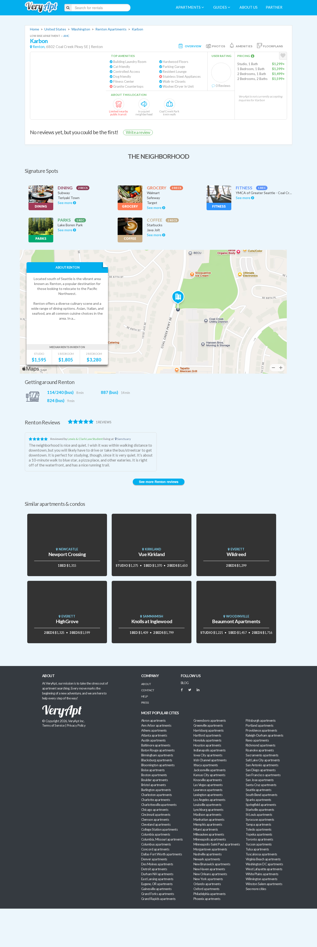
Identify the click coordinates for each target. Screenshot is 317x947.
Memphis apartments (207, 824)
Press (145, 702)
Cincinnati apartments (155, 815)
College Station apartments (159, 829)
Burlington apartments (156, 790)
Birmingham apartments (157, 755)
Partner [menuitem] (274, 7)
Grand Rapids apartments (158, 899)
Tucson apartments (259, 844)
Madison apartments (207, 815)
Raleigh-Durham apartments (264, 735)
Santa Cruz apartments (261, 785)
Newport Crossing (67, 554)
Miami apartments (205, 829)
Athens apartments (154, 730)
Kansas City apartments (209, 775)
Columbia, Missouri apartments (162, 839)
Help (144, 696)
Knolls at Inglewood (151, 621)
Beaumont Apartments (236, 621)
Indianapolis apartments (209, 750)
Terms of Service (53, 725)
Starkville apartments (260, 810)
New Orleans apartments (210, 874)
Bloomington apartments (157, 765)
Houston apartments (207, 745)
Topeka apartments (259, 834)
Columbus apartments (156, 844)
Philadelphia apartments (209, 894)
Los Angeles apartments (209, 800)
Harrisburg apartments (208, 730)
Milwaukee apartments (208, 834)
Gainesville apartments (156, 889)
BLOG (185, 683)
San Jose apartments (260, 780)
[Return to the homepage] (41, 7)
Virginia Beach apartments (263, 859)
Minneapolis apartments (209, 839)
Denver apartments (154, 859)
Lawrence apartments (207, 790)
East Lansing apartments (157, 879)
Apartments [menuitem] (188, 7)
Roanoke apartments (260, 750)
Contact (147, 690)
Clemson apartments (155, 819)
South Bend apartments (261, 795)
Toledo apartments (258, 829)
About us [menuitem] (248, 7)
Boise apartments (152, 770)
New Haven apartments (209, 869)
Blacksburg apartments (156, 760)
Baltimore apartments (155, 745)
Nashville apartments (207, 854)
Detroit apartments (154, 869)
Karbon (137, 29)
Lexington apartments (207, 795)
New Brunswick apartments (211, 864)
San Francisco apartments (263, 775)
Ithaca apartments (205, 765)
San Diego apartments (260, 770)
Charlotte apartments (155, 800)
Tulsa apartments (257, 849)
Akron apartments (153, 720)
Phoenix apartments (206, 899)
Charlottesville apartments (158, 805)
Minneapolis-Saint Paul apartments (216, 844)
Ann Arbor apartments (156, 725)
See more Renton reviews (158, 481)
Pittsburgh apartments (261, 720)
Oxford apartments (206, 889)
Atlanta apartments (154, 735)
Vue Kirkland (151, 554)
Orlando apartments (207, 884)
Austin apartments (153, 740)
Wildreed (236, 554)
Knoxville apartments (207, 780)
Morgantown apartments (210, 849)
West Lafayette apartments (264, 869)
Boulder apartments (154, 780)
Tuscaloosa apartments (261, 854)
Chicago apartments (154, 810)
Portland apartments (259, 725)
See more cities (256, 889)
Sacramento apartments (262, 755)
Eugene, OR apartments (157, 884)
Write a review (138, 132)
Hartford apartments (207, 735)
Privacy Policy (76, 725)
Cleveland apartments (155, 824)
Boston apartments (154, 775)
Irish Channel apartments (209, 760)
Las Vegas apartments (207, 785)
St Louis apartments (259, 815)
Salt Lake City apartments (263, 760)
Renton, (39, 47)
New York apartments (208, 879)
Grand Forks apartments (157, 894)
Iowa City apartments (207, 755)
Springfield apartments (261, 805)
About (146, 684)
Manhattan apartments (208, 819)
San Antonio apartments (262, 765)
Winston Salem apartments (264, 884)
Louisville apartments (207, 805)
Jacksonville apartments (209, 770)
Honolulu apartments (207, 740)
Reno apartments (257, 740)
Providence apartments (261, 730)
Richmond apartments (260, 745)
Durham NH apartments (157, 874)
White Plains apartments (262, 874)
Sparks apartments (258, 800)
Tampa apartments (258, 824)
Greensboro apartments (209, 720)
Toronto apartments (259, 839)
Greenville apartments (208, 725)
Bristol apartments (153, 785)
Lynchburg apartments (208, 810)
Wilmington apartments (261, 879)
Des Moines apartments (157, 864)
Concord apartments (155, 849)
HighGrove (67, 621)
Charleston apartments (156, 795)
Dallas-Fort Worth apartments (161, 854)
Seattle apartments (258, 790)
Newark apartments (206, 859)
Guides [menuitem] (220, 7)
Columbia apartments (155, 834)
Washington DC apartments (264, 864)
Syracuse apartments (260, 819)
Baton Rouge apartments (157, 750)
